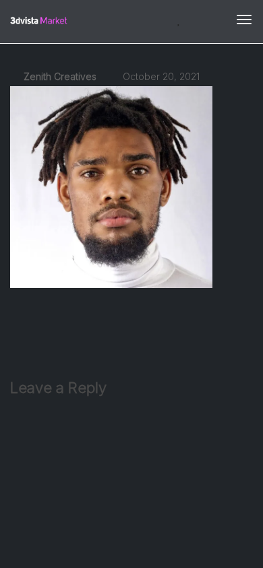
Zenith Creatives (58, 76)
